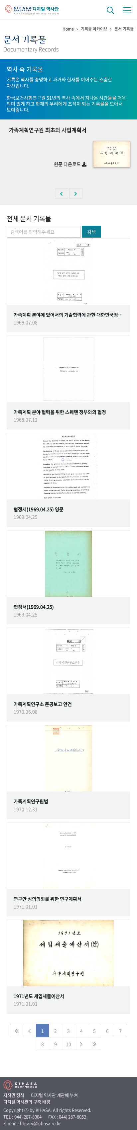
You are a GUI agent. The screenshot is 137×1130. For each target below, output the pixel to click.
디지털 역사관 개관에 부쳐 (54, 1095)
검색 (91, 231)
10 (68, 1044)
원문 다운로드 (68, 164)
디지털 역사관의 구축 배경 (26, 1101)
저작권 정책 (13, 1095)
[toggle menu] (127, 10)
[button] (61, 193)
